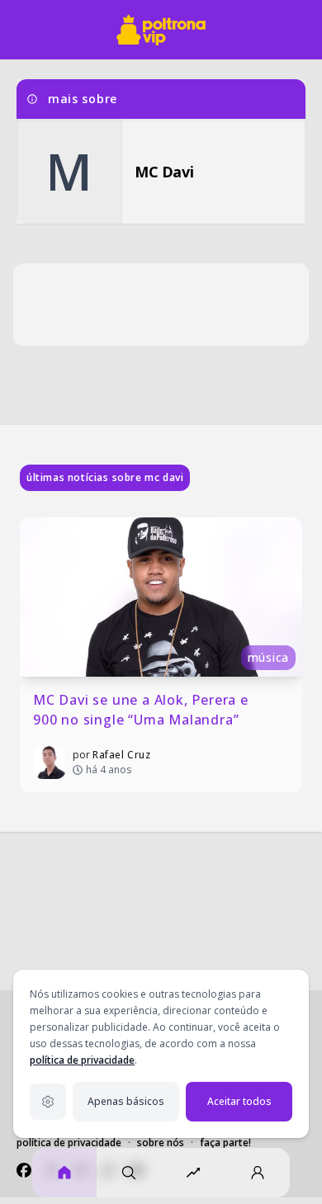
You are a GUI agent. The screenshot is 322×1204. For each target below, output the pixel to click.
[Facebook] (24, 1170)
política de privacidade (82, 1060)
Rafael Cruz (121, 755)
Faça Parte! (225, 1143)
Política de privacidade (69, 1143)
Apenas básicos (126, 1101)
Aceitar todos (239, 1101)
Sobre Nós (160, 1143)
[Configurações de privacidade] (48, 1102)
